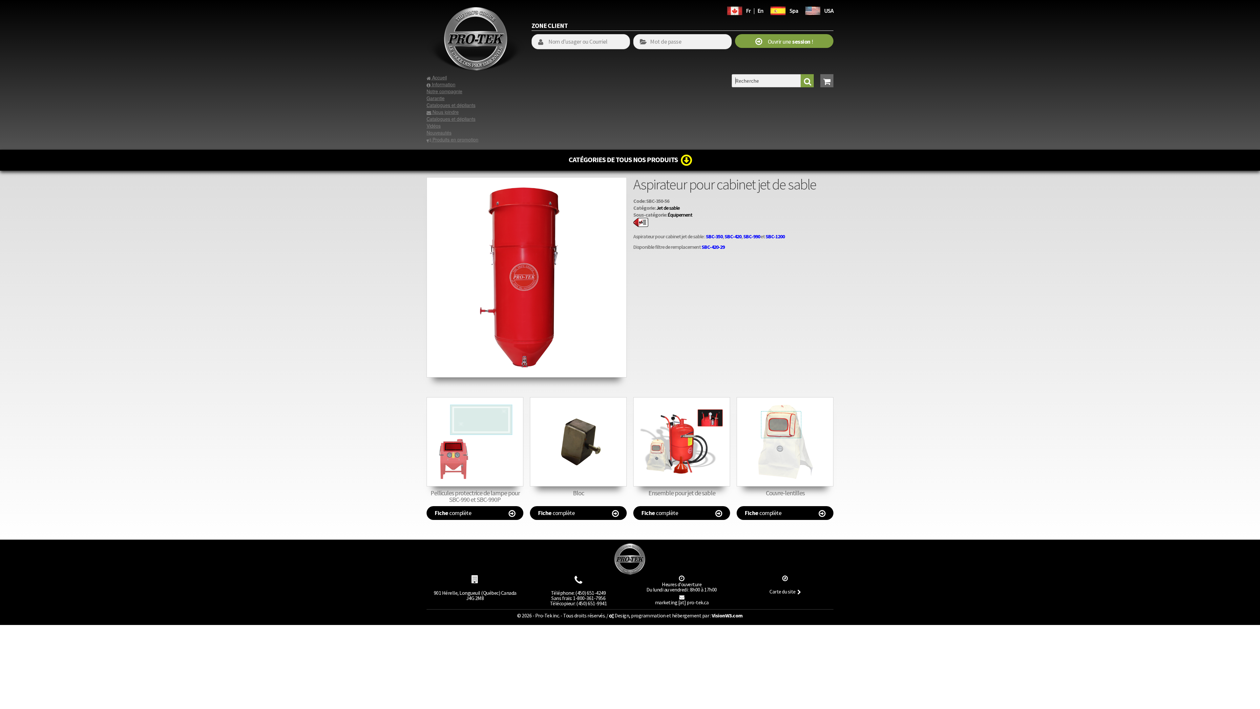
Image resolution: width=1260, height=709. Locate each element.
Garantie (436, 98)
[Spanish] (778, 10)
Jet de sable (668, 207)
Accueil (439, 77)
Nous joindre (445, 112)
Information (442, 84)
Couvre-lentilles (785, 493)
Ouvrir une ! (787, 41)
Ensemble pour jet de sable (681, 493)
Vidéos (434, 125)
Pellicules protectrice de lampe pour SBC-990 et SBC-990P (475, 496)
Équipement (680, 214)
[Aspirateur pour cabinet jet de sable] (527, 180)
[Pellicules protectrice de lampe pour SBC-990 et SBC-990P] (475, 441)
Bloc (578, 493)
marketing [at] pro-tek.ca (682, 602)
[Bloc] (578, 441)
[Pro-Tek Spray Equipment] (812, 10)
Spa (793, 10)
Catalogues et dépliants (451, 105)
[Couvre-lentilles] (785, 441)
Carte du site (782, 591)
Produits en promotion (454, 139)
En (760, 10)
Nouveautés (439, 132)
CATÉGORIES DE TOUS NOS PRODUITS (625, 159)
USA (828, 10)
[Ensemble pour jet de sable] (681, 441)
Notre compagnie (444, 91)
